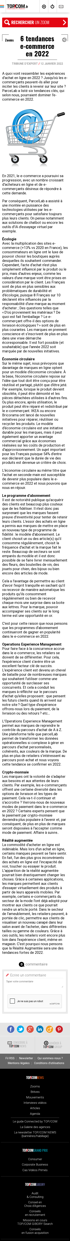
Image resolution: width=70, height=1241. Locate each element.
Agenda (35, 1113)
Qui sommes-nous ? (50, 1058)
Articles (35, 1108)
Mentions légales (19, 1063)
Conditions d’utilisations (49, 1063)
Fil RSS (10, 1058)
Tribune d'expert (25, 63)
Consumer (35, 1159)
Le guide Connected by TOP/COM (35, 1121)
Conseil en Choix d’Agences (35, 1204)
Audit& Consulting (35, 1195)
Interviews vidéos (35, 1102)
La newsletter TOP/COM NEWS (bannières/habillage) (35, 1134)
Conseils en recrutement (35, 1213)
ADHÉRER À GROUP (52, 1045)
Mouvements (35, 1097)
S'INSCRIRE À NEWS (18, 1044)
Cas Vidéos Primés (35, 1170)
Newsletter (26, 1058)
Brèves (35, 1092)
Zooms (35, 1086)
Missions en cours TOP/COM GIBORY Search (35, 1222)
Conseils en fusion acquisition (35, 1231)
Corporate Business (35, 1164)
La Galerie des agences (35, 1127)
